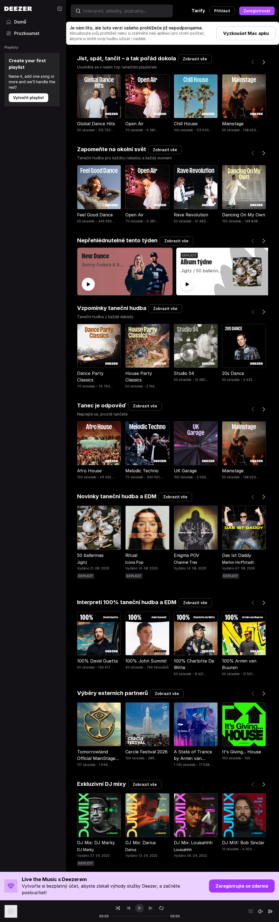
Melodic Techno (142, 470)
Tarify (198, 10)
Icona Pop (134, 562)
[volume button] (260, 911)
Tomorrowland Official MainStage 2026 (96, 758)
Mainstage (233, 123)
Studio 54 (184, 373)
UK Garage (185, 470)
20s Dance (233, 373)
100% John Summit (146, 661)
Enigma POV (186, 555)
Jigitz (82, 562)
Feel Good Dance (95, 214)
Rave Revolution (191, 214)
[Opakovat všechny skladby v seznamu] (161, 908)
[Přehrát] (88, 284)
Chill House (186, 123)
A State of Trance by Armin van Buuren (193, 758)
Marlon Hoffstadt (238, 562)
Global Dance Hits (96, 123)
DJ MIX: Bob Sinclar (243, 842)
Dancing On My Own (243, 214)
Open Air (134, 123)
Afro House (89, 470)
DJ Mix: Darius (140, 842)
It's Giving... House (241, 751)
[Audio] (270, 911)
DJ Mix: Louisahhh (193, 842)
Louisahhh (183, 849)
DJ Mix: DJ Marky (96, 842)
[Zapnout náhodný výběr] (117, 908)
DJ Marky (85, 849)
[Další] (263, 62)
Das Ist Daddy (236, 555)
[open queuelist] (250, 911)
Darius (131, 849)
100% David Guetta (97, 661)
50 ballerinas (90, 555)
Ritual (131, 555)
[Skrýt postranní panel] (59, 8)
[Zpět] (252, 62)
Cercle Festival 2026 (146, 751)
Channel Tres (185, 562)
